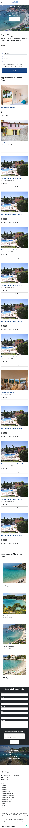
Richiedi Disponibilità (14, 19)
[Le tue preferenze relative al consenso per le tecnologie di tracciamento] (26, 825)
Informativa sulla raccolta (8, 826)
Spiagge (3, 803)
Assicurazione (11, 821)
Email (2, 711)
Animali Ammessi (5, 66)
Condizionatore (10, 64)
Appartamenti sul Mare (6, 791)
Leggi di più (3, 45)
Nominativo (3, 706)
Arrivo (2, 692)
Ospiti (2, 702)
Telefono (3, 716)
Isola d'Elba (4, 805)
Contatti (3, 807)
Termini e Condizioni (4, 821)
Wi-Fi (20, 66)
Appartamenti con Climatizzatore (8, 797)
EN (1, 2)
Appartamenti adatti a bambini (7, 793)
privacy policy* (21, 731)
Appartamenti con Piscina (6, 801)
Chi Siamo (4, 785)
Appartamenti (4, 789)
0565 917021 (11, 814)
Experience (4, 787)
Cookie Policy (22, 821)
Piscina (3, 64)
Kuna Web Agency (20, 819)
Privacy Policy (17, 821)
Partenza (3, 697)
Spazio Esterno (14, 66)
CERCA (14, 70)
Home (11, 6)
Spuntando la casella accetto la (15, 731)
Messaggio (3, 720)
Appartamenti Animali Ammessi (8, 795)
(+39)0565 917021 (15, 756)
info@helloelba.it (15, 758)
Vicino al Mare (19, 64)
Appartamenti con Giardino (7, 799)
